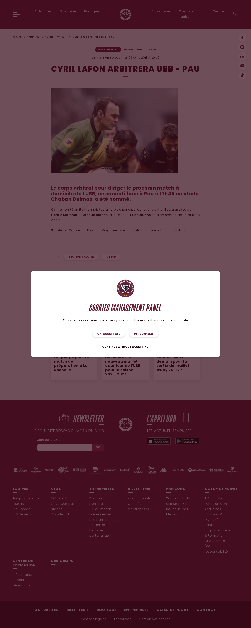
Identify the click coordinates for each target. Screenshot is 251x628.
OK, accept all (108, 334)
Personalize (144, 334)
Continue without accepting (125, 347)
